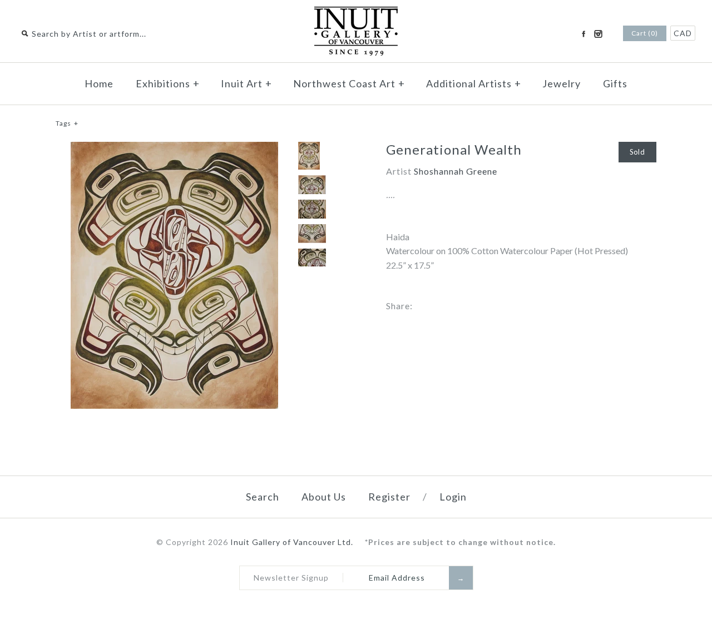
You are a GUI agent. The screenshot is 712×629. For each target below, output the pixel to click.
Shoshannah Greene (455, 171)
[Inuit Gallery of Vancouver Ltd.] (356, 13)
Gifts (615, 83)
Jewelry (561, 83)
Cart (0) (644, 33)
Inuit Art (246, 83)
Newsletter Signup (291, 577)
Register (389, 497)
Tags (67, 123)
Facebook (583, 34)
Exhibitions (168, 83)
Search (262, 497)
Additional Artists (473, 83)
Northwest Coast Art (349, 83)
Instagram (598, 34)
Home (99, 83)
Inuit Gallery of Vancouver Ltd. (292, 542)
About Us (323, 497)
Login (453, 497)
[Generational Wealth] (174, 148)
